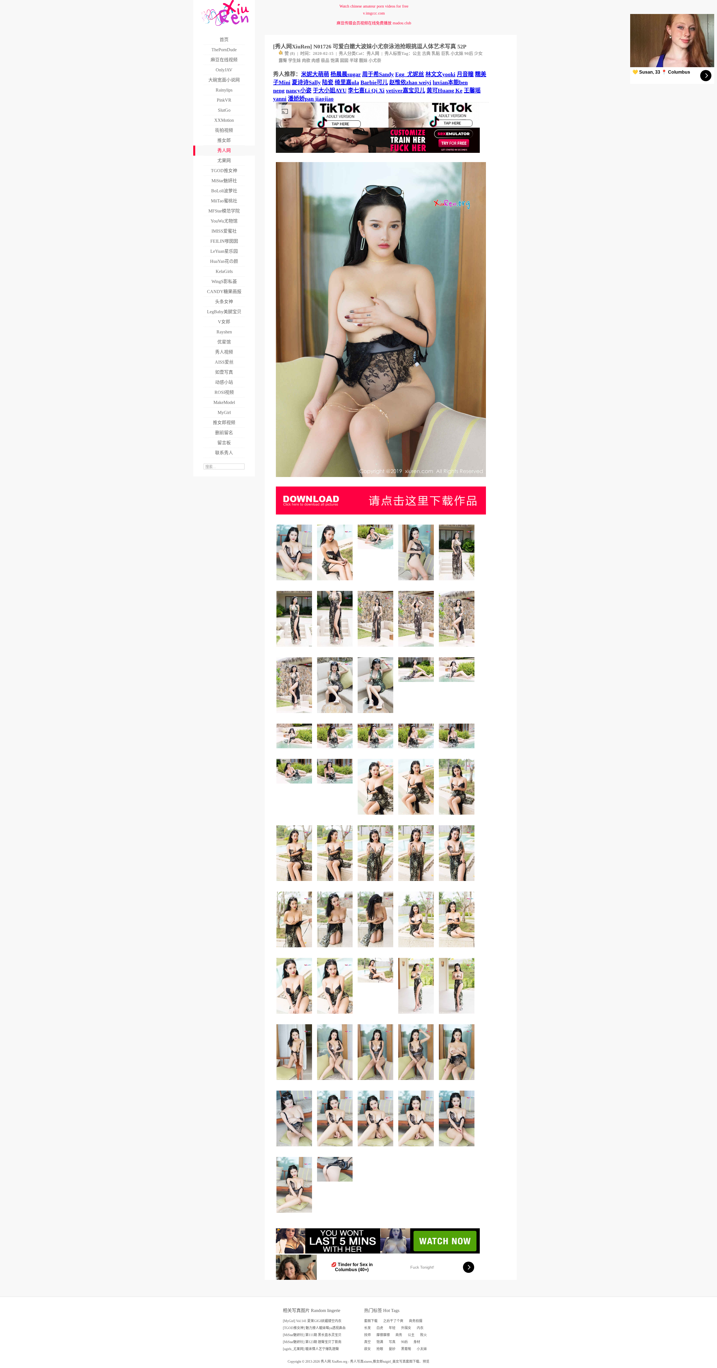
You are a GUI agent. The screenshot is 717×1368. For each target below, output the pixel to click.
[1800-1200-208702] (336, 786)
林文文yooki (440, 74)
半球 (354, 60)
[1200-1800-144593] (417, 582)
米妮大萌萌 (315, 74)
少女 (478, 53)
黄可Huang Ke (444, 90)
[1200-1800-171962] (457, 817)
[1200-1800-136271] (295, 1215)
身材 (416, 1342)
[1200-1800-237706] (417, 649)
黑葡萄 (406, 1349)
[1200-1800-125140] (295, 1082)
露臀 (283, 60)
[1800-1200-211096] (295, 786)
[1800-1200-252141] (457, 684)
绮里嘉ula (347, 82)
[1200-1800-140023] (295, 1148)
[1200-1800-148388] (457, 1148)
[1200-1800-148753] (336, 949)
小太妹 (457, 53)
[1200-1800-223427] (376, 883)
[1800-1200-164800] (376, 985)
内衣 (420, 1328)
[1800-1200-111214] (336, 1184)
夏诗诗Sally (306, 82)
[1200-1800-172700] (417, 817)
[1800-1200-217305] (336, 750)
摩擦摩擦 (383, 1335)
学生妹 (294, 60)
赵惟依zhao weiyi (410, 82)
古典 (426, 53)
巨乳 (445, 53)
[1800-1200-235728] (295, 750)
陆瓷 (327, 82)
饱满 (334, 60)
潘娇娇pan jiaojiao (311, 98)
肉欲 (306, 60)
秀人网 (373, 53)
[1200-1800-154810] (417, 1082)
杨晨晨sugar (345, 74)
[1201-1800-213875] (457, 649)
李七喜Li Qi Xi (366, 90)
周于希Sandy (378, 74)
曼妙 (392, 1349)
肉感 (315, 60)
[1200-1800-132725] (376, 1148)
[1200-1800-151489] (295, 1016)
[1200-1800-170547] (417, 949)
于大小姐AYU (329, 90)
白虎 (379, 1328)
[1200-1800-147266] (376, 949)
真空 (367, 1342)
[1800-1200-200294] (376, 551)
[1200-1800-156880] (336, 1016)
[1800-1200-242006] (417, 684)
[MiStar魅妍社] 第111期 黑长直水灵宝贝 (312, 1335)
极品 (325, 60)
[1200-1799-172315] (457, 949)
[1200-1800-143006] (376, 1082)
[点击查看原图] (380, 479)
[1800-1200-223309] (376, 750)
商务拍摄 (415, 1321)
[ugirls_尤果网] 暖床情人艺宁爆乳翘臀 (311, 1349)
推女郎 (378, 1362)
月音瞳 (465, 74)
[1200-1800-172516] (376, 817)
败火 (423, 1335)
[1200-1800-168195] (295, 949)
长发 (367, 1328)
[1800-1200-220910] (457, 750)
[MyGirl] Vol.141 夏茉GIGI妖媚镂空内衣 (312, 1321)
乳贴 (436, 53)
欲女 (367, 1349)
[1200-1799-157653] (457, 1016)
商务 (398, 1335)
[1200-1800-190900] (295, 883)
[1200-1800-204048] (457, 883)
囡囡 (344, 60)
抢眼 (379, 1349)
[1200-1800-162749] (336, 582)
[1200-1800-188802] (336, 883)
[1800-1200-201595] (417, 750)
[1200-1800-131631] (417, 1148)
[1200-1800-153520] (417, 1016)
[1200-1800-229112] (457, 582)
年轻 (392, 1328)
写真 (392, 1342)
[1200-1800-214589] (417, 883)
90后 (468, 53)
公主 (417, 53)
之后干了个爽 (393, 1321)
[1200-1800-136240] (295, 582)
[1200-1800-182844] (376, 715)
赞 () (290, 53)
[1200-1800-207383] (295, 715)
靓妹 (363, 60)
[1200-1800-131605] (336, 1148)
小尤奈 (375, 60)
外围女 (406, 1328)
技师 (367, 1335)
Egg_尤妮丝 (409, 74)
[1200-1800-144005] (336, 1082)
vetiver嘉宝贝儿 (405, 90)
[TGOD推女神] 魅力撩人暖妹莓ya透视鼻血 (314, 1328)
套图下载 (371, 1321)
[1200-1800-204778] (336, 649)
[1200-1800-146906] (457, 1082)
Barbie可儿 (374, 82)
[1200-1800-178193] (336, 715)
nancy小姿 (298, 90)
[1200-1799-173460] (295, 649)
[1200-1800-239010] (376, 649)
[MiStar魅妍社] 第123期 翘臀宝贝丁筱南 (312, 1342)
